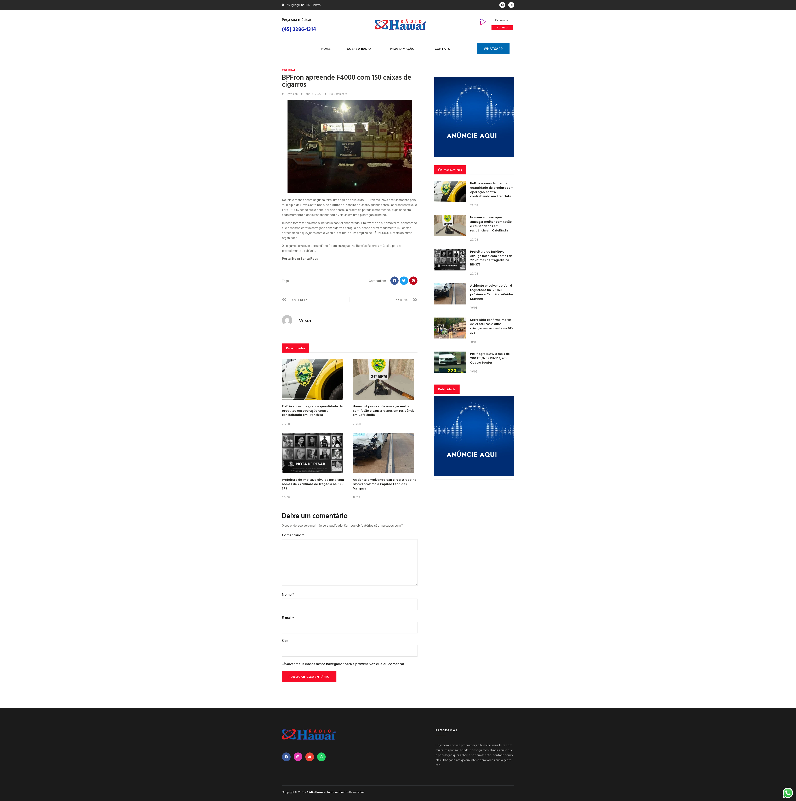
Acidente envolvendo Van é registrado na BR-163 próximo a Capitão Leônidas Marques (384, 484)
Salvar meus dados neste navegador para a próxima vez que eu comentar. (345, 664)
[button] (394, 280)
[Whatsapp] (321, 756)
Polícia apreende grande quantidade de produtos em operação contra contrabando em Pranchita (312, 410)
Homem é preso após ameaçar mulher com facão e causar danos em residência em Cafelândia (384, 410)
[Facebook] (502, 5)
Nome (288, 594)
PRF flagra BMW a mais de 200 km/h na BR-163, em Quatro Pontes (490, 358)
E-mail (288, 617)
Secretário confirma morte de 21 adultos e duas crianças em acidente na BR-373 (491, 326)
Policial (289, 70)
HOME (325, 48)
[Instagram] (511, 5)
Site (285, 640)
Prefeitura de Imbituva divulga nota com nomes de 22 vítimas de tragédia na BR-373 (313, 484)
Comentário (293, 535)
